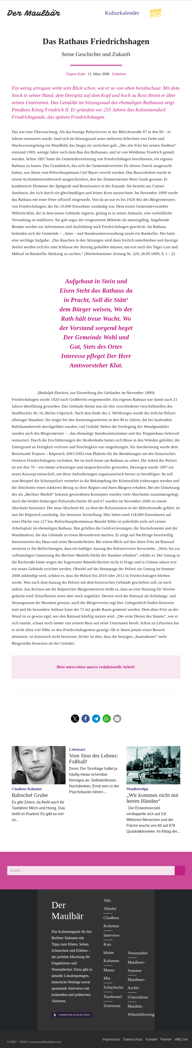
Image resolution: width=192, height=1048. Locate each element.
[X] (132, 911)
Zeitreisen (119, 74)
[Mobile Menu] (179, 13)
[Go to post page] (39, 765)
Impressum (111, 1039)
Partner (166, 1039)
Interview (111, 935)
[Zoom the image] (155, 11)
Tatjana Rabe (75, 74)
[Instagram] (132, 930)
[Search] (180, 870)
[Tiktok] (132, 939)
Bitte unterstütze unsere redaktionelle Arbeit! (96, 667)
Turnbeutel (112, 996)
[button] (75, 718)
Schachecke (113, 987)
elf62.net (181, 1039)
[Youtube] (132, 920)
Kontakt (151, 1039)
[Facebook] (132, 901)
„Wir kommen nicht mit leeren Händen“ (152, 798)
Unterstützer (138, 997)
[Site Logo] (34, 13)
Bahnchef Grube (30, 795)
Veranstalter (138, 953)
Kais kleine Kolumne (111, 952)
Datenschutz (133, 1039)
